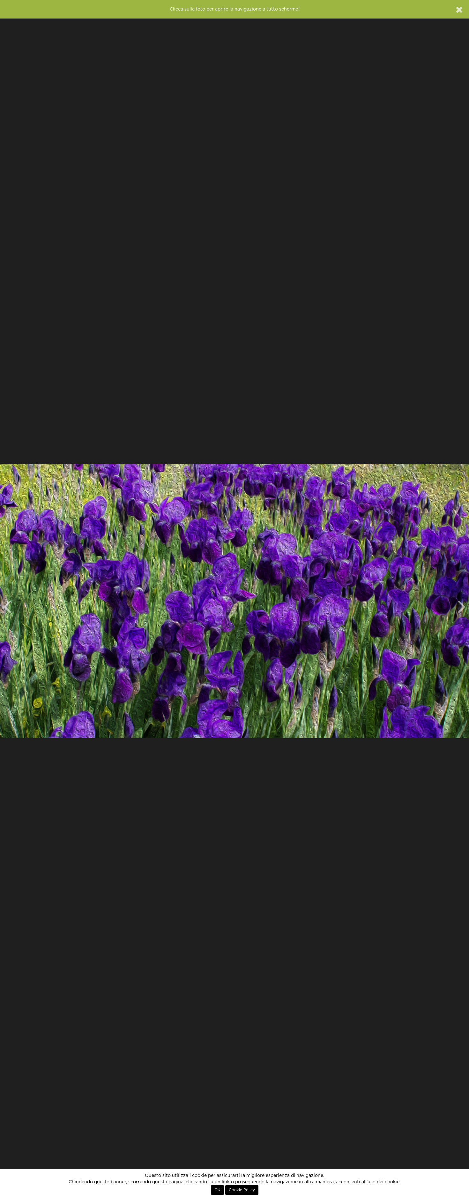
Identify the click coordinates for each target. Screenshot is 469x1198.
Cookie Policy (242, 1190)
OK (217, 1190)
